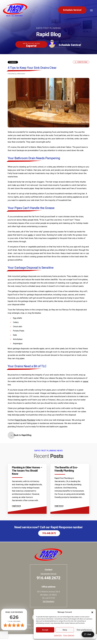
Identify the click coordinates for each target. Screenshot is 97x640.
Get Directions (48, 602)
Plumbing (12, 62)
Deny (65, 630)
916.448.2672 (49, 533)
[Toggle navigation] (91, 10)
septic (30, 235)
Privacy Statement (68, 635)
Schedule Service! (72, 10)
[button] (92, 612)
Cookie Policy (58, 635)
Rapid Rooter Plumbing (25, 420)
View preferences (84, 630)
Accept (45, 630)
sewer (85, 381)
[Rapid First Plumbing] (15, 10)
